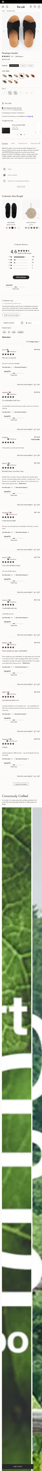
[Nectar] (15, 227)
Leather (31, 65)
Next (38, 31)
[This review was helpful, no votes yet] (34, 384)
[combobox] (33, 342)
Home (3, 11)
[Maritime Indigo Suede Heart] (31, 227)
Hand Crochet (14, 65)
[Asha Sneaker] (11, 210)
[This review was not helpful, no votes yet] (38, 384)
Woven (23, 65)
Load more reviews (21, 784)
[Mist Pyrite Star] (26, 227)
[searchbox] (11, 322)
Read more (22, 483)
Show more (6, 337)
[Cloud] (9, 227)
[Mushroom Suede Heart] (34, 227)
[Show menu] (3, 6)
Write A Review (21, 277)
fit (9, 332)
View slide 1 (18, 134)
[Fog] (7, 227)
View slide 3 (24, 134)
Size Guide (8, 103)
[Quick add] (18, 218)
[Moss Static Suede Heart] (37, 227)
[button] (4, 210)
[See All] (18, 228)
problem (20, 332)
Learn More (21, 186)
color (13, 332)
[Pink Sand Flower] (28, 227)
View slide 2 (21, 134)
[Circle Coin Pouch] (31, 210)
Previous (4, 31)
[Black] (12, 227)
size (4, 332)
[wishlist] (35, 6)
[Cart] (39, 6)
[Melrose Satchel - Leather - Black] (7, 128)
